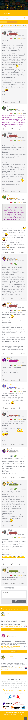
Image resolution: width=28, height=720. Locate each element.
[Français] (15, 38)
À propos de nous (8, 690)
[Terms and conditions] (19, 703)
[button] (25, 626)
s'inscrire (19, 25)
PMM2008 (9, 31)
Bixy (8, 613)
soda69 (9, 257)
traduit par (20, 38)
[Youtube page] (18, 697)
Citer (14, 102)
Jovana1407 (10, 656)
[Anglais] (11, 38)
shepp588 (9, 385)
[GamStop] (23, 707)
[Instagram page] (14, 697)
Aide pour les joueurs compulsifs (11, 714)
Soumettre (20, 601)
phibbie (9, 196)
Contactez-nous (20, 690)
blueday (9, 358)
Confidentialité (21, 712)
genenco (9, 303)
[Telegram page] (9, 697)
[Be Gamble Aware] (5, 707)
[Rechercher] (25, 18)
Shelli (8, 107)
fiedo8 (8, 449)
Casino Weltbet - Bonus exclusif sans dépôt (11, 626)
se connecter (11, 25)
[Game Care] (7, 703)
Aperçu (13, 629)
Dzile (8, 635)
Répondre (23, 102)
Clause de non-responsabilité (10, 712)
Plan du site (21, 714)
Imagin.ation (10, 482)
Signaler (6, 102)
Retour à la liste (8, 13)
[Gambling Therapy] (15, 707)
